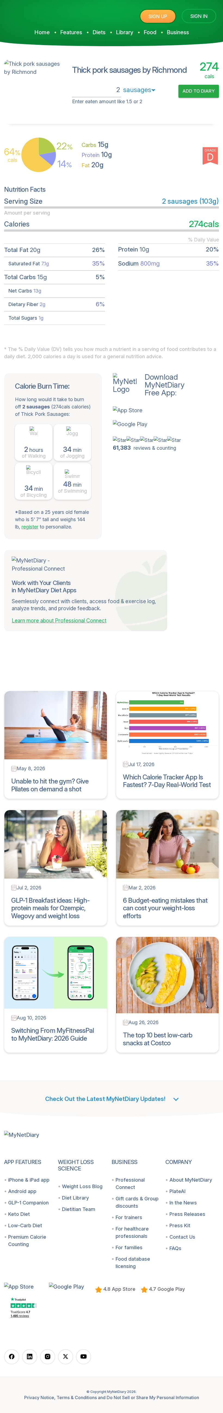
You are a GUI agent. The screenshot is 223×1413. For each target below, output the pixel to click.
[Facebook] (11, 1356)
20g (93, 165)
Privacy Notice (39, 1397)
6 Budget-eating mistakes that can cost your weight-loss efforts (165, 908)
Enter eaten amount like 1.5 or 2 (107, 101)
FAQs (175, 1248)
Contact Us (182, 1237)
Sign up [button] (157, 16)
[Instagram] (47, 1356)
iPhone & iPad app (28, 1180)
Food (150, 32)
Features (71, 32)
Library (124, 32)
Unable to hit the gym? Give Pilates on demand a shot (49, 785)
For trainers (129, 1217)
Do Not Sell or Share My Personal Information (153, 1397)
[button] (149, 410)
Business (178, 32)
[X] (65, 1356)
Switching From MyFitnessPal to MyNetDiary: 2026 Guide (52, 1034)
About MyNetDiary (190, 1180)
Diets (99, 32)
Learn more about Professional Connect (59, 621)
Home (42, 32)
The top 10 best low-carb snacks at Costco (157, 1039)
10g (97, 154)
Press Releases (187, 1214)
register (29, 527)
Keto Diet (19, 1214)
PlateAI (177, 1191)
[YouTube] (83, 1356)
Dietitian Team (78, 1209)
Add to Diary (198, 91)
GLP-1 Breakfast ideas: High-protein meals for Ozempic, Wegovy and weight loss (50, 908)
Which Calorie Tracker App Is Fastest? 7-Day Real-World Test (167, 781)
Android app (22, 1191)
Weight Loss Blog (82, 1186)
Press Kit (179, 1225)
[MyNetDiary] (45, 14)
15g (95, 144)
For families (129, 1247)
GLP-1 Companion (28, 1203)
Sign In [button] (198, 16)
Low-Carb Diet (25, 1225)
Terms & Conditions (77, 1397)
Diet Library (75, 1198)
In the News (183, 1203)
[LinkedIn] (29, 1356)
